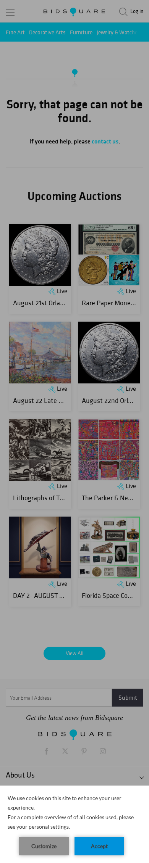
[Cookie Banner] (74, 824)
